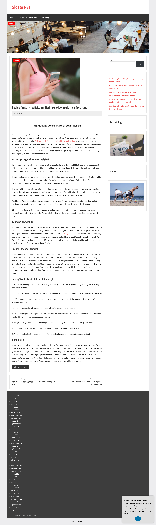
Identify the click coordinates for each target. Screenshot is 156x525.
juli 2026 (14, 398)
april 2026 (14, 407)
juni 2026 (14, 401)
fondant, (64, 233)
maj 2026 (14, 404)
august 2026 (15, 396)
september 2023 (16, 471)
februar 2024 (15, 460)
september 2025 (16, 424)
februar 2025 (15, 438)
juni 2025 (14, 429)
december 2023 (16, 465)
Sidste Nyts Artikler (28, 18)
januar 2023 (15, 493)
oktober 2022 (15, 502)
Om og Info (46, 18)
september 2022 (16, 505)
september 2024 (16, 449)
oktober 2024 (15, 446)
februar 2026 (15, 412)
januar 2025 (15, 440)
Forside (12, 18)
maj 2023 (14, 482)
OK (138, 519)
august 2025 (15, 426)
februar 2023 (15, 491)
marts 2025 (15, 435)
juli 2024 (14, 452)
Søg (111, 60)
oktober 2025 (15, 421)
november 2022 (16, 499)
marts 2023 (15, 488)
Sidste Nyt (21, 7)
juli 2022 (14, 510)
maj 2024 (14, 457)
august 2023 (15, 474)
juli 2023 (14, 477)
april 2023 (14, 485)
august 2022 (15, 507)
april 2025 (14, 432)
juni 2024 (14, 454)
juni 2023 (14, 479)
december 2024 (16, 443)
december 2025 (16, 415)
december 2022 (16, 496)
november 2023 (16, 468)
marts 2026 (15, 410)
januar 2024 (15, 463)
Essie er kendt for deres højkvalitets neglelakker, (55, 141)
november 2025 (16, 418)
